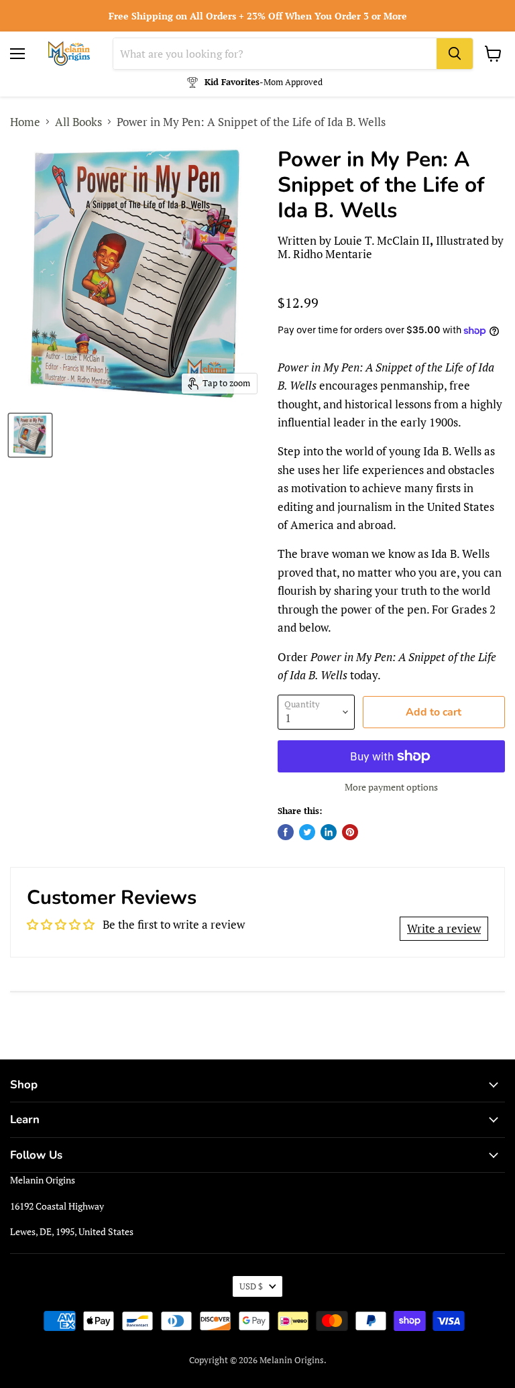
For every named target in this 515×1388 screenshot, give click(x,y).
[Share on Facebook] (286, 832)
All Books (78, 121)
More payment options (391, 787)
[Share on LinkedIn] (329, 832)
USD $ (251, 1286)
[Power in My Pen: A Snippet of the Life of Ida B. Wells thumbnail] (30, 435)
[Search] (455, 53)
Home (25, 121)
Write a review (444, 928)
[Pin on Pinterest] (350, 832)
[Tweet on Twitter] (307, 832)
